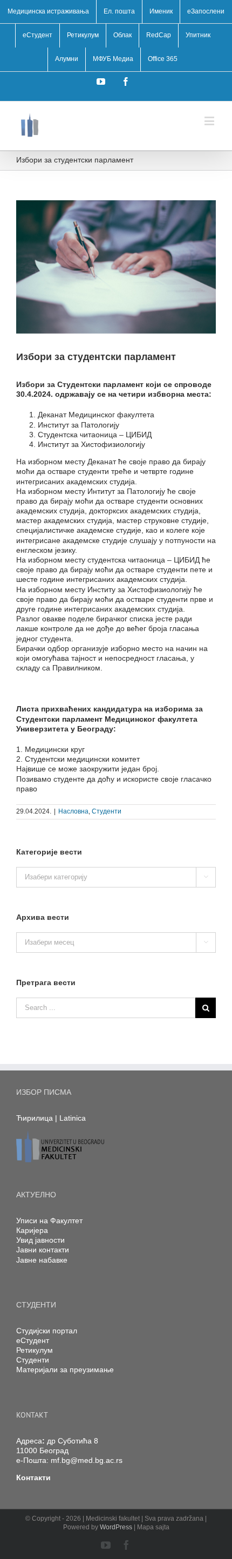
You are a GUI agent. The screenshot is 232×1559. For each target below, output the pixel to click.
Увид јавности (40, 1240)
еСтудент (32, 1340)
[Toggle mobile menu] (210, 120)
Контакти (33, 1477)
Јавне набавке (41, 1260)
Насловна (73, 811)
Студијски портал (46, 1330)
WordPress (116, 1527)
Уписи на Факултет (49, 1220)
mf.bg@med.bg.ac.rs (86, 1460)
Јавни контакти (42, 1249)
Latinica (72, 1118)
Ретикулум (34, 1350)
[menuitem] (48, 12)
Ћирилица (34, 1118)
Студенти (106, 811)
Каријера (32, 1230)
